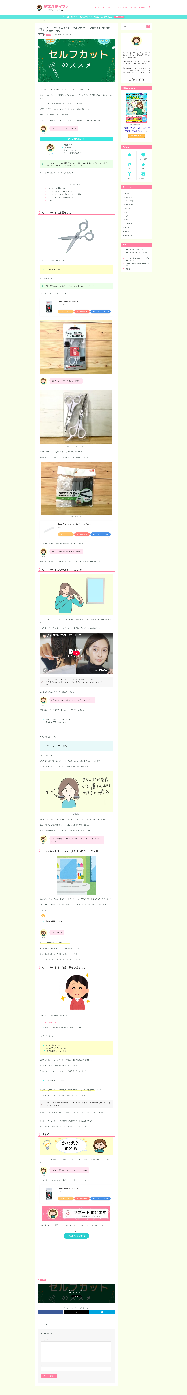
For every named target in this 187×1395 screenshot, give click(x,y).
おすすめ (48, 34)
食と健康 (129, 208)
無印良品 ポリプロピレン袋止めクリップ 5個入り (75, 524)
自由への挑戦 (129, 201)
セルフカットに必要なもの (56, 188)
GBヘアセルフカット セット (68, 301)
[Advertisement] (76, 1258)
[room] (140, 79)
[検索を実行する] (148, 26)
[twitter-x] (133, 79)
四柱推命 (129, 235)
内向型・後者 (129, 204)
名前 (42, 1365)
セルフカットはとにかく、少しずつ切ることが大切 (64, 194)
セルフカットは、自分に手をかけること (60, 197)
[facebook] (130, 79)
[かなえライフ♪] (54, 7)
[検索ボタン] (150, 7)
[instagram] (136, 79)
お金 (127, 231)
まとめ (49, 200)
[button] (50, 1312)
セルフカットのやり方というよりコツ (59, 191)
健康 (127, 216)
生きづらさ (129, 197)
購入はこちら (119, 17)
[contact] (143, 79)
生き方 (128, 193)
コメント (45, 1340)
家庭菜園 (129, 223)
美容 (127, 219)
